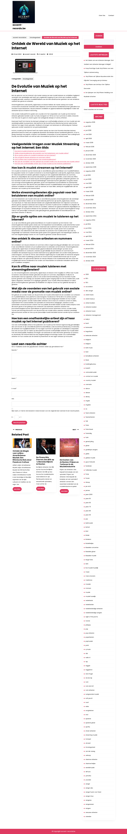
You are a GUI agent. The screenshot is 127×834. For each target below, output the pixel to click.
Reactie (15, 350)
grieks (87, 454)
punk (87, 645)
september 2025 (91, 167)
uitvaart (88, 743)
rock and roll (89, 686)
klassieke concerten (92, 547)
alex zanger (89, 291)
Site (13, 399)
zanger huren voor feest (93, 792)
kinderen (88, 539)
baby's (88, 319)
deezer (88, 393)
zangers (88, 808)
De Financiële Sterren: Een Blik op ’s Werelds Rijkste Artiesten (45, 460)
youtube (88, 780)
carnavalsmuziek (91, 372)
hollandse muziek (91, 470)
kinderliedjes (89, 543)
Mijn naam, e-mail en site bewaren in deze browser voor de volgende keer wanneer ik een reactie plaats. (45, 411)
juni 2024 (88, 228)
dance (88, 388)
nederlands (89, 600)
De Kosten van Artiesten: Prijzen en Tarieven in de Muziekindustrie (69, 463)
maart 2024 (89, 240)
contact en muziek (92, 376)
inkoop (88, 482)
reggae (88, 666)
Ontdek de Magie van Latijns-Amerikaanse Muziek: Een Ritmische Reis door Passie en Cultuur (22, 456)
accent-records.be (19, 37)
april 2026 (89, 138)
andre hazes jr (90, 299)
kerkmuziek (89, 523)
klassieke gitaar (90, 551)
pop (87, 629)
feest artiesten (90, 413)
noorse (88, 621)
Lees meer (18, 489)
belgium (88, 344)
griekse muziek (90, 458)
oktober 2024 (90, 212)
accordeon (89, 287)
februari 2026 (90, 147)
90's (87, 282)
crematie (89, 384)
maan (87, 572)
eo (86, 409)
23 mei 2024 (17, 54)
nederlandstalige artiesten (94, 609)
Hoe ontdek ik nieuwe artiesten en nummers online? (32, 157)
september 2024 (91, 216)
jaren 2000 (89, 494)
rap (87, 662)
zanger (88, 784)
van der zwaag (90, 751)
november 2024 (91, 208)
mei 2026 (89, 134)
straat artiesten (91, 731)
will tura (88, 772)
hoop (87, 474)
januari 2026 (89, 151)
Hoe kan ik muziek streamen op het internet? (30, 151)
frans (87, 425)
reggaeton (89, 670)
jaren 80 (88, 511)
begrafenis (89, 331)
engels (88, 401)
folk (87, 421)
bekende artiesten (91, 335)
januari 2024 (90, 248)
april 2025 (89, 187)
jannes (88, 490)
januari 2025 (89, 200)
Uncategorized (35, 37)
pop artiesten (90, 633)
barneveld (89, 327)
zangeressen (90, 804)
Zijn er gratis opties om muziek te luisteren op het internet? (35, 155)
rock (87, 682)
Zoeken (98, 35)
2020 (87, 274)
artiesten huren (91, 311)
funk (87, 437)
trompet (88, 739)
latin (87, 564)
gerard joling (90, 441)
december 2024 (91, 204)
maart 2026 (89, 142)
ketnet (88, 527)
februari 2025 (90, 195)
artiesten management (93, 315)
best (87, 352)
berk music (89, 348)
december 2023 (91, 253)
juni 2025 (88, 179)
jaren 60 (88, 503)
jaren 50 (88, 498)
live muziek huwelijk (92, 568)
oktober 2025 (90, 163)
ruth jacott (89, 698)
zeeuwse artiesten (91, 812)
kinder (87, 535)
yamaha (88, 776)
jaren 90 (88, 515)
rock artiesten (90, 690)
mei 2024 (89, 232)
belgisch (88, 340)
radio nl (88, 657)
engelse (88, 405)
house (88, 478)
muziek (88, 592)
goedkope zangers (92, 450)
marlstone (89, 580)
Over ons (102, 15)
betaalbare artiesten (92, 356)
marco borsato (90, 576)
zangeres (88, 800)
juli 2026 (88, 126)
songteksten (90, 710)
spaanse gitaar (90, 723)
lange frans (89, 560)
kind (87, 531)
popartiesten (90, 637)
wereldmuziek (90, 768)
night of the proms (92, 617)
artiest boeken (90, 303)
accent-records (30, 54)
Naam (14, 378)
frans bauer (89, 429)
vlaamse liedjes (90, 763)
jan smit (88, 486)
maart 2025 (89, 191)
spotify (88, 727)
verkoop (88, 755)
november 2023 (91, 257)
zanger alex (89, 788)
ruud (87, 702)
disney (88, 397)
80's (87, 278)
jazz (87, 519)
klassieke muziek (91, 556)
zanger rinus (89, 796)
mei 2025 (88, 183)
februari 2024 (90, 244)
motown (88, 588)
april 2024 (89, 236)
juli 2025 (88, 175)
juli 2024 (88, 224)
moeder (88, 584)
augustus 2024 (90, 220)
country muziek (91, 380)
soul (87, 715)
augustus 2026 (90, 122)
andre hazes (90, 295)
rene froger (89, 674)
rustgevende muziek (92, 694)
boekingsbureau (91, 364)
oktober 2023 (90, 261)
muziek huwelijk (91, 596)
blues (87, 360)
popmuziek (89, 641)
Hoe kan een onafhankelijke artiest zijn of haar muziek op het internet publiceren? (43, 164)
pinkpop (88, 625)
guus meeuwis (90, 462)
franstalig (89, 433)
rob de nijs (89, 678)
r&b (87, 653)
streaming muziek (91, 735)
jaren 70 (88, 507)
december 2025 (91, 155)
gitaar (87, 446)
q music (88, 649)
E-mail (14, 388)
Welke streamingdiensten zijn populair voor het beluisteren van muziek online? (42, 153)
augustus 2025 (90, 171)
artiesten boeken (91, 307)
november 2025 (91, 159)
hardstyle (89, 466)
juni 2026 (88, 130)
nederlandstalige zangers (94, 613)
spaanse (88, 719)
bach (87, 323)
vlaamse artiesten (91, 759)
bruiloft (88, 368)
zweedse (88, 816)
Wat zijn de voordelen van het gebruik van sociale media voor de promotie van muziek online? (47, 161)
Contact (111, 15)
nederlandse (90, 604)
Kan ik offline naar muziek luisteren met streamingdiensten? (35, 159)
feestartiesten (90, 417)
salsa (87, 706)
